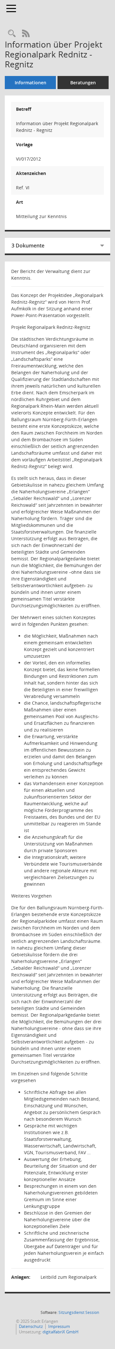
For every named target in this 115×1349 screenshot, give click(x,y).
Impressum (59, 1326)
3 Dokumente (28, 245)
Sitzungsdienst (78, 1312)
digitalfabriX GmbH (60, 1332)
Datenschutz (31, 1326)
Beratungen (83, 83)
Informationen (30, 83)
